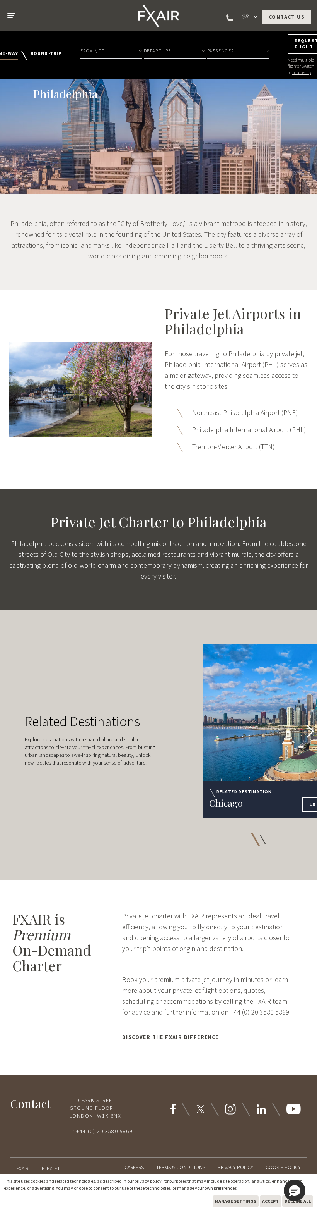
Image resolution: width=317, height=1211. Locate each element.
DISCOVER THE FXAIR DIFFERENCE (170, 1037)
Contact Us (287, 17)
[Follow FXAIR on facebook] (173, 1109)
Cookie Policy (283, 1167)
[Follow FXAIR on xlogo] (200, 1109)
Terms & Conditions (180, 1167)
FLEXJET (51, 1169)
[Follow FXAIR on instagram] (230, 1109)
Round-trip (46, 54)
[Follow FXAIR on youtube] (293, 1109)
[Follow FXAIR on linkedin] (261, 1109)
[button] (111, 55)
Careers (134, 1167)
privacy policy (148, 1181)
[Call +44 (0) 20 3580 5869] (230, 18)
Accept (270, 1201)
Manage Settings (235, 1201)
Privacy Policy (235, 1167)
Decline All (298, 1201)
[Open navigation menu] (10, 15)
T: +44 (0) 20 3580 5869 (101, 1131)
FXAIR (22, 1169)
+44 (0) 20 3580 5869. (260, 1012)
